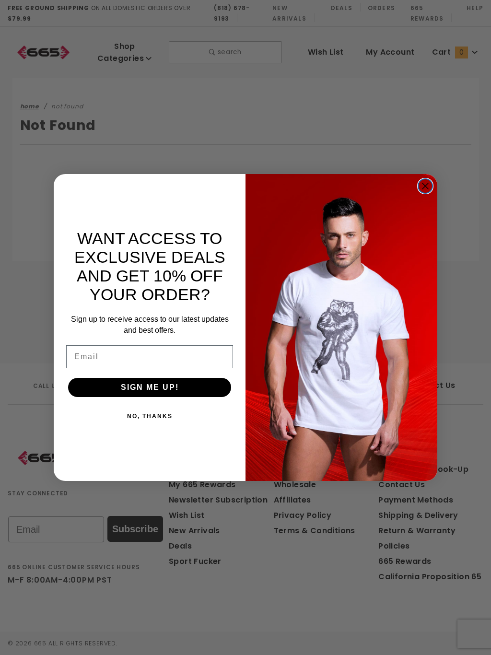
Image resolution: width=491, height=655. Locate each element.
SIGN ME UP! (150, 387)
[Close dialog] (425, 186)
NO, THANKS (150, 416)
